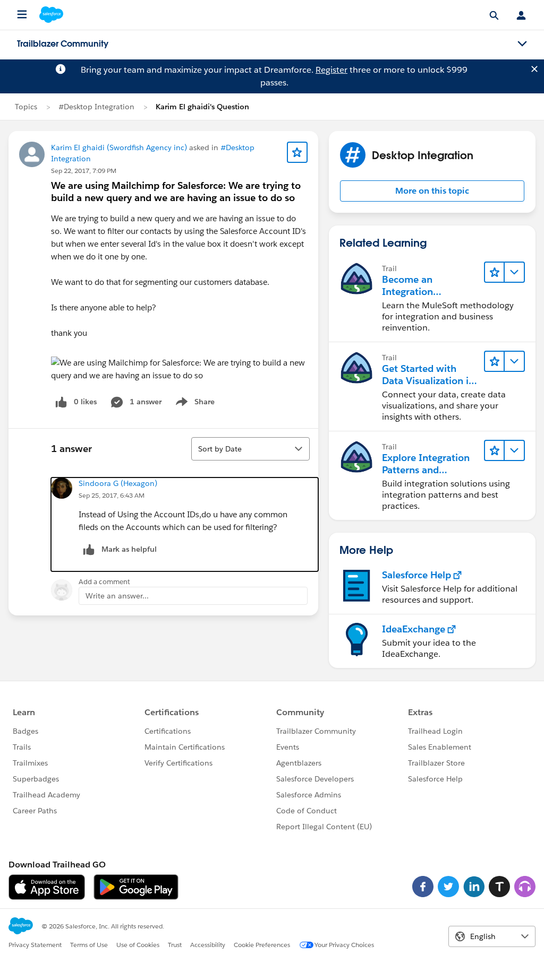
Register (331, 69)
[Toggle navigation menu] (522, 44)
